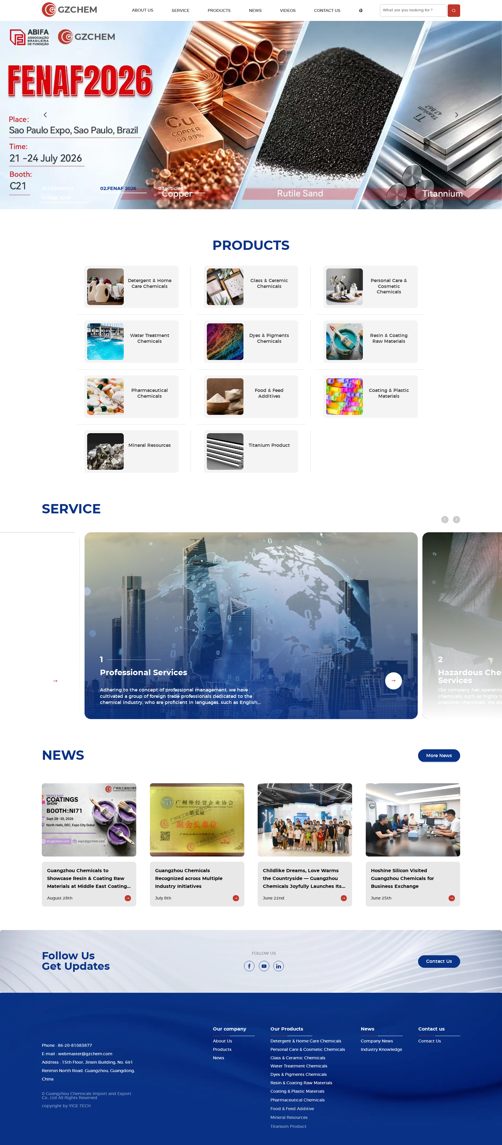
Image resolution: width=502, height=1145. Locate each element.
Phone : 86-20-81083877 (67, 1045)
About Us (142, 10)
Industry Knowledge (381, 1049)
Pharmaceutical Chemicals (297, 1100)
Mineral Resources (289, 1116)
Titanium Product (288, 1125)
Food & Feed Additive (292, 1108)
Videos (288, 10)
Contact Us (327, 10)
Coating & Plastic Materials (297, 1091)
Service (180, 10)
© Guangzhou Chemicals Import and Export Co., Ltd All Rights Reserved (86, 1096)
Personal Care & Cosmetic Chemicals (307, 1049)
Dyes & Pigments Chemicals (298, 1074)
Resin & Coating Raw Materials (301, 1083)
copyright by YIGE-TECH (66, 1106)
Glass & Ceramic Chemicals (297, 1058)
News (255, 10)
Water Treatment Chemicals (298, 1066)
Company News (377, 1041)
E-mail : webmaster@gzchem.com (77, 1054)
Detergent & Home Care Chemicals (305, 1041)
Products (219, 10)
